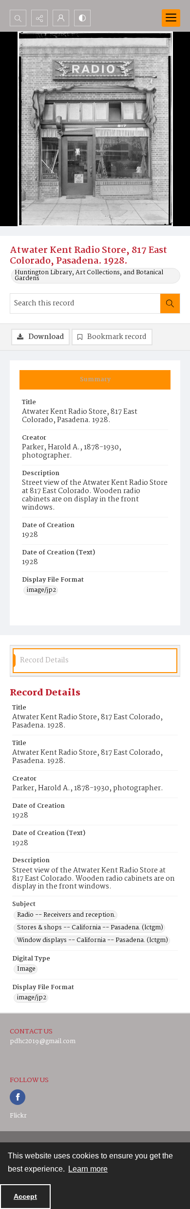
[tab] (95, 380)
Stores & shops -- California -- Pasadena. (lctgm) (90, 928)
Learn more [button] (88, 1169)
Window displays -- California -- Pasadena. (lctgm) (92, 940)
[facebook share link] (17, 1097)
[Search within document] (170, 303)
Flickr (18, 1116)
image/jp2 (41, 590)
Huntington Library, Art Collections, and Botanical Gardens (89, 276)
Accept (25, 1196)
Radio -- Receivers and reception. (66, 915)
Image (26, 969)
